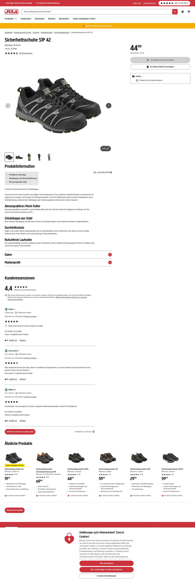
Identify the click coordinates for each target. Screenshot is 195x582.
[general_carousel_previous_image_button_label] (8, 105)
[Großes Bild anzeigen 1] (58, 105)
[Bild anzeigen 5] (48, 157)
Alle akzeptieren (106, 563)
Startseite (8, 32)
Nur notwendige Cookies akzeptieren (106, 570)
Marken (51, 19)
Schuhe (36, 32)
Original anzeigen (30, 316)
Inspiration (26, 19)
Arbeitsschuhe (46, 32)
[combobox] (100, 11)
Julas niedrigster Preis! (84, 19)
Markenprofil (12, 262)
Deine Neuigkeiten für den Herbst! (99, 26)
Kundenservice (150, 3)
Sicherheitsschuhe (61, 32)
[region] (97, 554)
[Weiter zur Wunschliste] (182, 11)
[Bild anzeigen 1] (9, 157)
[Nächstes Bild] (108, 105)
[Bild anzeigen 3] (29, 157)
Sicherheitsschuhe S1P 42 (82, 32)
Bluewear (8, 45)
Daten (8, 255)
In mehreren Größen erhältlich (16, 496)
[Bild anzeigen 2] (19, 157)
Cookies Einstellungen (106, 576)
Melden (23, 340)
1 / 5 (103, 148)
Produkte (9, 19)
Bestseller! (64, 19)
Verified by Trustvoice (83, 432)
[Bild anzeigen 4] (39, 157)
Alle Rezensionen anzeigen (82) (20, 432)
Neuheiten (40, 19)
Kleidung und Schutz (22, 32)
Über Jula (137, 3)
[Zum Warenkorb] (189, 11)
